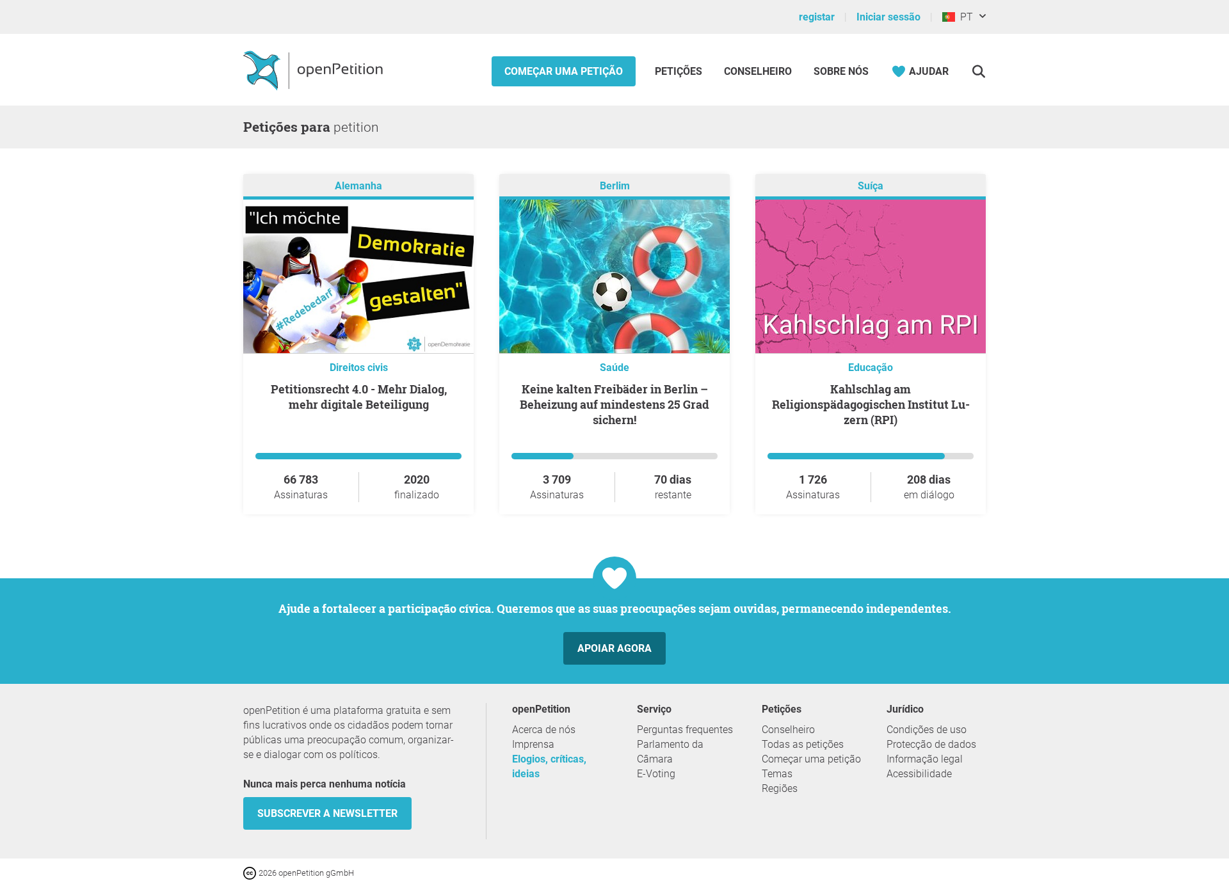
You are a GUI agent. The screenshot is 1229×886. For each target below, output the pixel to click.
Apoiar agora (614, 648)
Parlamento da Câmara (670, 751)
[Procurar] (978, 71)
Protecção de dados (931, 744)
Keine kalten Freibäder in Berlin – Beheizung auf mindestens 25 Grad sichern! (614, 404)
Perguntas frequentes (685, 730)
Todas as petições (803, 744)
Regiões (780, 788)
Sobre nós (841, 71)
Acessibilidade (919, 774)
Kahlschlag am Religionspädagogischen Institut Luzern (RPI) (871, 404)
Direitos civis (359, 367)
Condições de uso (927, 730)
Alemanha (358, 186)
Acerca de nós (543, 730)
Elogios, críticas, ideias (549, 766)
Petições (680, 71)
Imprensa (533, 744)
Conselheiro (758, 71)
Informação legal (925, 759)
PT (964, 17)
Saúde (614, 367)
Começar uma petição (563, 71)
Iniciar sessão (888, 17)
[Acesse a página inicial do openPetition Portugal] (314, 70)
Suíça (870, 186)
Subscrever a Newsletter (327, 813)
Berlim (615, 186)
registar (817, 17)
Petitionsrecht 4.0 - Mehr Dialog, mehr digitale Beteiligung (359, 396)
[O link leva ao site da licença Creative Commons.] (251, 872)
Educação (870, 367)
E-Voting (656, 774)
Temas (777, 774)
